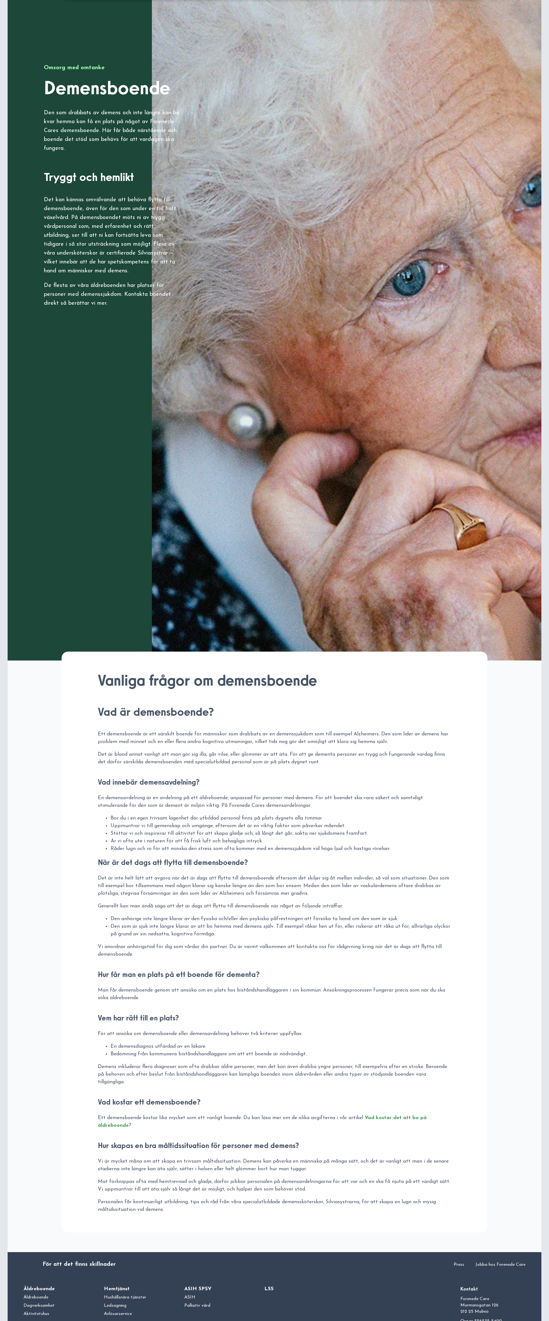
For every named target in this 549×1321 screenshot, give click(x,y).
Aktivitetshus (36, 1313)
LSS (269, 1288)
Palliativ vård (197, 1305)
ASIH (189, 1297)
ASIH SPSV (198, 1288)
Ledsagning (115, 1305)
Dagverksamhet (39, 1305)
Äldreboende (39, 1288)
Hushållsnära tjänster (125, 1297)
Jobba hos (500, 1264)
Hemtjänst (117, 1288)
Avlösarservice (118, 1313)
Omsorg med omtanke (74, 68)
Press (459, 1264)
